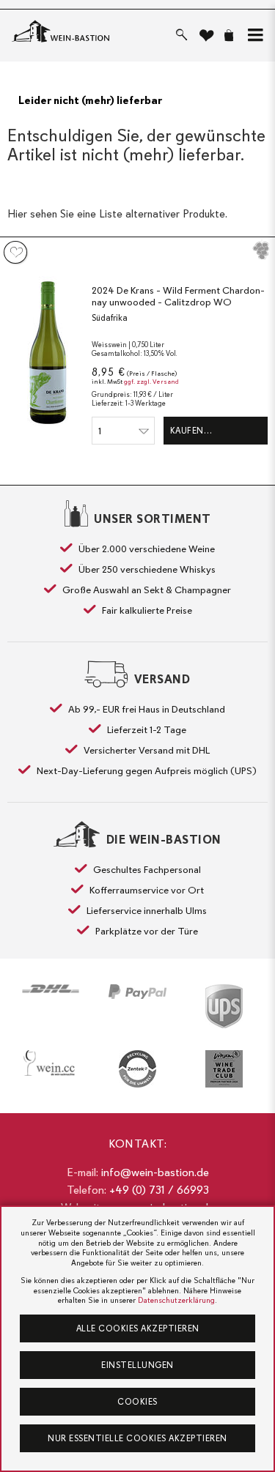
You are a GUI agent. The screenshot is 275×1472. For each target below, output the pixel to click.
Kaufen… (191, 430)
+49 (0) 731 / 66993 (159, 1190)
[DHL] (50, 988)
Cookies (137, 1402)
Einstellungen (137, 1365)
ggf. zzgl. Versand (151, 382)
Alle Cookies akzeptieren (137, 1328)
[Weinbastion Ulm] (46, 32)
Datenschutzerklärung (176, 1300)
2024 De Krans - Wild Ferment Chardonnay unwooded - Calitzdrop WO (178, 296)
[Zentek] (137, 1069)
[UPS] (224, 1006)
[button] (252, 35)
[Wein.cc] (50, 1063)
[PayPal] (137, 991)
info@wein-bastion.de (155, 1172)
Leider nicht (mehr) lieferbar (90, 100)
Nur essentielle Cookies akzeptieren (137, 1438)
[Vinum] (224, 1069)
